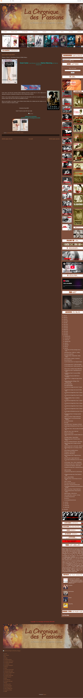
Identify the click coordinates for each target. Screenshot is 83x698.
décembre (66, 336)
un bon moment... (66, 569)
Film (65, 552)
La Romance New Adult (8, 671)
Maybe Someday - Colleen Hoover (70, 493)
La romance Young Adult (8, 675)
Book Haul (77, 548)
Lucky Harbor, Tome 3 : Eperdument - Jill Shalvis (73, 424)
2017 (65, 331)
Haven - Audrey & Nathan (69, 477)
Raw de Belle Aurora (68, 360)
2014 (65, 509)
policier (73, 566)
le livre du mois (74, 563)
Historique (74, 552)
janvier (66, 507)
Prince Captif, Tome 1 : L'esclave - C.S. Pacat (72, 495)
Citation (78, 549)
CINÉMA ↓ (62, 31)
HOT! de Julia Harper (68, 383)
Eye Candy (66, 422)
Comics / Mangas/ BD (8, 688)
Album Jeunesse (65, 548)
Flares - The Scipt (67, 481)
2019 (65, 327)
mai (65, 348)
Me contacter (6, 655)
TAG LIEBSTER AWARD (68, 385)
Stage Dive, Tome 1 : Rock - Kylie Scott (71, 431)
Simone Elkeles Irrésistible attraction (71, 450)
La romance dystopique (8, 662)
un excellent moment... (70, 570)
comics (72, 561)
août (65, 343)
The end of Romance (8, 685)
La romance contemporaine (9, 672)
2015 (65, 334)
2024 (65, 319)
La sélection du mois (8, 659)
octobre (66, 339)
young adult (65, 571)
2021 (65, 324)
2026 (65, 315)
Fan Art (75, 551)
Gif (69, 552)
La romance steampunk (8, 665)
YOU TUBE (71, 31)
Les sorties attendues (79, 555)
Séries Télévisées (7, 679)
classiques (68, 561)
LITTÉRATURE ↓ (25, 31)
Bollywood (72, 548)
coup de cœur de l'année (70, 562)
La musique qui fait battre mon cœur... (70, 554)
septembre (67, 341)
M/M (77, 557)
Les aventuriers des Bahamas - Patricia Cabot (72, 465)
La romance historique (8, 681)
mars (66, 503)
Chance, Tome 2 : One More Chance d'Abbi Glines (73, 368)
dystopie (68, 563)
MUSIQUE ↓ (45, 31)
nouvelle (68, 566)
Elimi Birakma (71, 591)
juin (65, 346)
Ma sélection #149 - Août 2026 (74, 578)
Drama (63, 551)
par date (72, 60)
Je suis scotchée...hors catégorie (75, 553)
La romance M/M (7, 684)
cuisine (79, 562)
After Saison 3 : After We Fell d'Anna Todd (72, 484)
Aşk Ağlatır (70, 585)
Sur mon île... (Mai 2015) (68, 354)
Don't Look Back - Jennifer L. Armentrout (72, 358)
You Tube (5, 658)
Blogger (44, 694)
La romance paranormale (9, 669)
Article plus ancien (54, 139)
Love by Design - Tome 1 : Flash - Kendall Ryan (72, 462)
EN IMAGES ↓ (53, 31)
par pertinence (66, 60)
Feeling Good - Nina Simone (69, 453)
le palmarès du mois (71, 564)
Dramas (5, 678)
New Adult (21, 132)
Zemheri (70, 597)
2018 (65, 329)
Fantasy (5, 668)
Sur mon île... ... (67, 498)
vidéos (81, 570)
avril (66, 502)
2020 (65, 326)
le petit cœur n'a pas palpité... (73, 565)
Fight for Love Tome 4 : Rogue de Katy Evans (72, 416)
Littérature (16, 132)
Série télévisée (65, 559)
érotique (72, 571)
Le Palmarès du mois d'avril (69, 496)
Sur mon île (78, 558)
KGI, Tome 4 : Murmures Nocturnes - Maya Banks (73, 441)
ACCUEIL (5, 31)
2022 (65, 322)
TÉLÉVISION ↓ (35, 31)
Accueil (31, 139)
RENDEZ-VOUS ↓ (14, 31)
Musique (81, 557)
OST (73, 558)
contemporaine (10, 132)
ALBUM (5, 691)
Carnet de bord (71, 549)
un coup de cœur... (78, 569)
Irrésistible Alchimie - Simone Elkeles (71, 437)
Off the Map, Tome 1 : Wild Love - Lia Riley (72, 352)
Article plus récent (7, 139)
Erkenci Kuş (70, 603)
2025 (65, 317)
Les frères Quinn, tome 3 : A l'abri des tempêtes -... (73, 364)
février (66, 505)
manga (63, 566)
